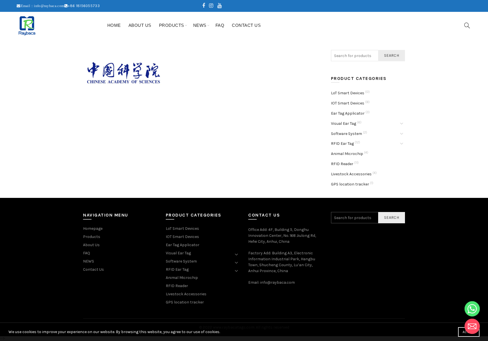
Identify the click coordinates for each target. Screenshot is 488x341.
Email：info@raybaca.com (42, 6)
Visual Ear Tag (343, 123)
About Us (139, 25)
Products (171, 25)
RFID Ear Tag (342, 143)
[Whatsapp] (472, 308)
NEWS (199, 25)
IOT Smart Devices (347, 103)
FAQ (220, 25)
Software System (346, 133)
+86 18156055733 (84, 6)
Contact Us (246, 25)
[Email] (472, 326)
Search (391, 55)
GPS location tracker (350, 184)
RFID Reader (342, 163)
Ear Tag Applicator (348, 113)
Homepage (93, 228)
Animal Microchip (347, 153)
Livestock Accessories (351, 174)
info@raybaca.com (277, 282)
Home (114, 25)
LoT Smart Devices (347, 93)
